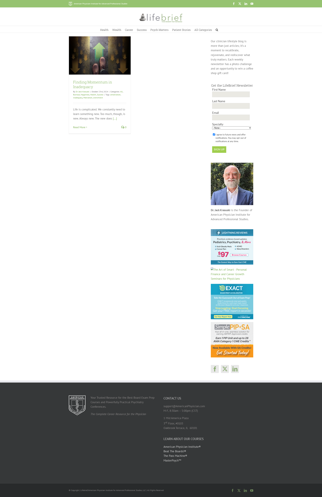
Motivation (87, 97)
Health (93, 94)
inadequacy (78, 97)
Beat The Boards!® (175, 451)
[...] (115, 118)
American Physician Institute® (182, 447)
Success (100, 94)
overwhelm (98, 97)
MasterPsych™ (172, 460)
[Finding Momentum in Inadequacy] (100, 55)
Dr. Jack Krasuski (82, 91)
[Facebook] (215, 369)
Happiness (85, 94)
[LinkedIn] (235, 369)
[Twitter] (225, 369)
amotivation (115, 94)
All (121, 91)
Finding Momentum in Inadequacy (92, 84)
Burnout (76, 94)
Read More (79, 127)
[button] (217, 29)
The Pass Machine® (175, 456)
